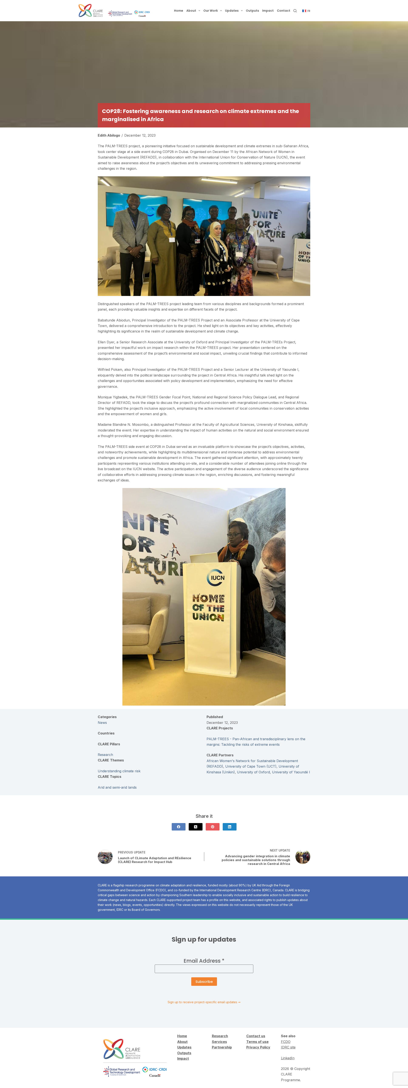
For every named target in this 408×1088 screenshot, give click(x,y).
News (102, 722)
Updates (232, 10)
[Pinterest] (213, 827)
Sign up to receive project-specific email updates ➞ (204, 1002)
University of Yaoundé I (291, 772)
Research (105, 755)
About (191, 10)
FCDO (285, 1042)
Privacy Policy (258, 1047)
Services (219, 1042)
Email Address (204, 960)
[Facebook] (179, 827)
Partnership (222, 1047)
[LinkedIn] (230, 827)
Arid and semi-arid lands (117, 787)
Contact (283, 10)
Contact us (255, 1036)
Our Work (210, 10)
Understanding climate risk (119, 771)
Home (178, 10)
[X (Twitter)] (196, 827)
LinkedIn (288, 1058)
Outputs (252, 10)
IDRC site (288, 1047)
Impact (268, 10)
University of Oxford (253, 772)
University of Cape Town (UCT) (250, 766)
